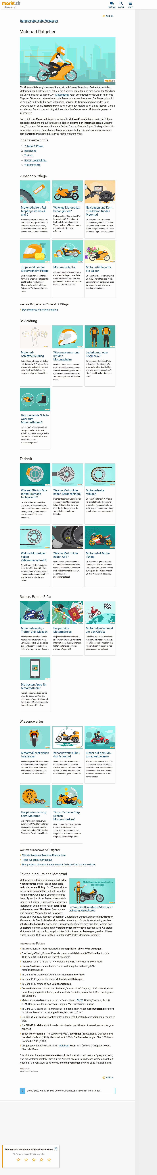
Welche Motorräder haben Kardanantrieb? (67, 492)
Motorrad (64, 1045)
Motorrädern (62, 94)
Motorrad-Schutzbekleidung (32, 354)
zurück (109, 16)
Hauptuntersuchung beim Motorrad (33, 814)
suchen (121, 7)
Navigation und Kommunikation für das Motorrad (99, 211)
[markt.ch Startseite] (11, 3)
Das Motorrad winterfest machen (40, 309)
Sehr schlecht (18, 1164)
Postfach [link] (112, 7)
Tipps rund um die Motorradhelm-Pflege (34, 269)
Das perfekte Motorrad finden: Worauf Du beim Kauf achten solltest (58, 864)
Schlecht (26, 1163)
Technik (28, 155)
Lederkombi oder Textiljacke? (97, 354)
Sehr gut (49, 1163)
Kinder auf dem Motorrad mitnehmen (98, 754)
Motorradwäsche (64, 267)
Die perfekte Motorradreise (62, 629)
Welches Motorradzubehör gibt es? (67, 209)
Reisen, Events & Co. (35, 160)
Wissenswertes (32, 164)
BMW (80, 1000)
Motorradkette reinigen (95, 492)
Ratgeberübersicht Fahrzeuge (39, 20)
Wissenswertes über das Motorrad (66, 754)
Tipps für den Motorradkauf (37, 859)
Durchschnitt (33, 1164)
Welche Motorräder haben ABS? (65, 554)
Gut (41, 1163)
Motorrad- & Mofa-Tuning (98, 554)
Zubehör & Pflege (33, 146)
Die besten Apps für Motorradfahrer (33, 686)
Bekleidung (30, 150)
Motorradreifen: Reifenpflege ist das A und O (34, 211)
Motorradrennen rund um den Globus (99, 629)
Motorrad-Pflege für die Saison (98, 269)
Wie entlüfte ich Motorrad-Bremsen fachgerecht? (34, 494)
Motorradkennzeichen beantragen (35, 754)
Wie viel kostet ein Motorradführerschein (44, 855)
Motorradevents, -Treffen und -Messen (34, 629)
